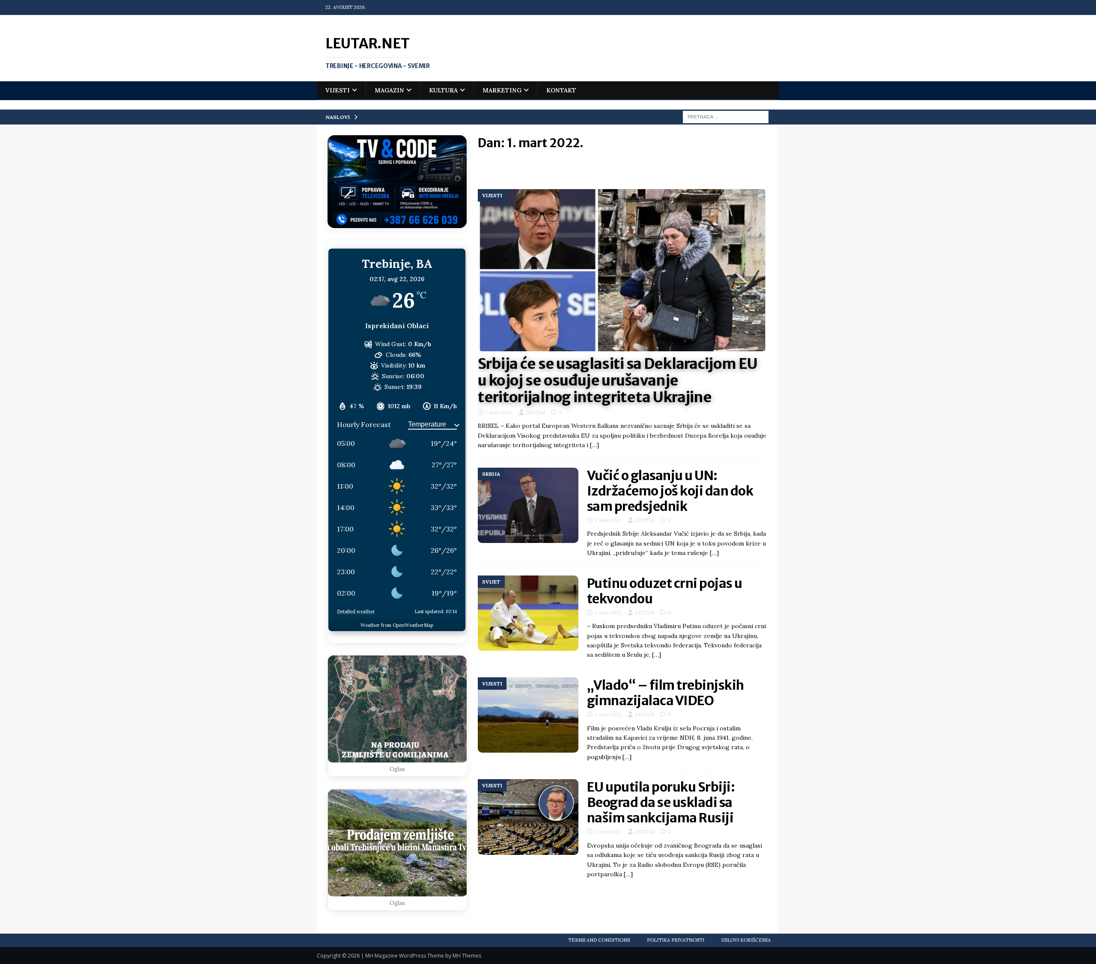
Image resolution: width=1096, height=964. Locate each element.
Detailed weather (356, 611)
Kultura (443, 90)
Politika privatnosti (675, 940)
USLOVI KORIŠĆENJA (746, 940)
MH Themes (467, 955)
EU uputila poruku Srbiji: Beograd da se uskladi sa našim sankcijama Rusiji (661, 802)
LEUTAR (535, 412)
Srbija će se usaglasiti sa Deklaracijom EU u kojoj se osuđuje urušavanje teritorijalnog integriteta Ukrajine (618, 380)
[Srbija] (528, 505)
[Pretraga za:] (725, 116)
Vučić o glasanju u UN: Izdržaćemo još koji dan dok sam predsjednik (670, 490)
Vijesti (337, 90)
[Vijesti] (528, 817)
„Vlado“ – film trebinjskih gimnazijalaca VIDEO (665, 693)
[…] (594, 445)
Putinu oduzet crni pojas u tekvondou (664, 591)
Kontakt (561, 90)
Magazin (389, 90)
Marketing (501, 90)
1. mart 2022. (499, 412)
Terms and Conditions (599, 940)
